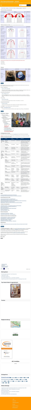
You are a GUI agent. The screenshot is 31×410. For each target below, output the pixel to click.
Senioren (2, 381)
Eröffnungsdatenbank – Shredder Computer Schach (8, 217)
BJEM (7, 381)
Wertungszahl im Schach (21, 228)
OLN (1, 382)
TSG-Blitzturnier (6, 123)
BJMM (21, 381)
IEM (4, 382)
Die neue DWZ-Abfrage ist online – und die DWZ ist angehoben (10, 391)
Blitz (26, 377)
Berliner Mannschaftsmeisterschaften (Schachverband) (8, 208)
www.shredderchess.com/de (7, 107)
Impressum (14, 400)
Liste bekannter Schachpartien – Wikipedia (7, 213)
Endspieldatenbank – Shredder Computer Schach (8, 218)
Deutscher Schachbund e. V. (5, 209)
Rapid (19, 379)
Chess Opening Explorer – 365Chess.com (6, 219)
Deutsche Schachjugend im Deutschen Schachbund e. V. (9, 206)
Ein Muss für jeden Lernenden (5, 99)
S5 (7, 382)
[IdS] (6, 349)
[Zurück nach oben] (29, 408)
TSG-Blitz (14, 379)
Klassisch (18, 377)
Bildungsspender (15, 407)
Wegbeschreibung (4, 264)
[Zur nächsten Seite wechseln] (6, 268)
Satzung (14, 404)
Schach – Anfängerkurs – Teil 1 (5, 93)
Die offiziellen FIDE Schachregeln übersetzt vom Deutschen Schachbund (11, 195)
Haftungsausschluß (15, 402)
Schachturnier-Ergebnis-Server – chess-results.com (8, 214)
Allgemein (2, 226)
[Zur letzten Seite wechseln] (8, 268)
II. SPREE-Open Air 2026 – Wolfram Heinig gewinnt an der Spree (10, 389)
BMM (23, 377)
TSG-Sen (11, 381)
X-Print (29, 19)
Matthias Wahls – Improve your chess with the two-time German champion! (11, 202)
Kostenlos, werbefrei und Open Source (6, 88)
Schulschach (16, 381)
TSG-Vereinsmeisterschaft (7, 127)
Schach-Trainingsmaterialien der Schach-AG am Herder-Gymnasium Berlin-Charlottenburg (13, 200)
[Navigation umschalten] (1, 5)
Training (2, 83)
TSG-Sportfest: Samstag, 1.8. (5, 392)
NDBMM (25, 381)
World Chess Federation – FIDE (5, 210)
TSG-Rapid (23, 379)
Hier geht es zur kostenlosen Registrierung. (18, 232)
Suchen (29, 5)
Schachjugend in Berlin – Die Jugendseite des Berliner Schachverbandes (11, 205)
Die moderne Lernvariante (4, 103)
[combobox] (23, 5)
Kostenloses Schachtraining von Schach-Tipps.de (8, 201)
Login (13, 399)
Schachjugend (5, 377)
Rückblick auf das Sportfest (5, 390)
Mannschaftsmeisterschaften (6, 379)
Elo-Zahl (16, 229)
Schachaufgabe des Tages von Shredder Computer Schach (9, 199)
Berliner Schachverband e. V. (5, 207)
